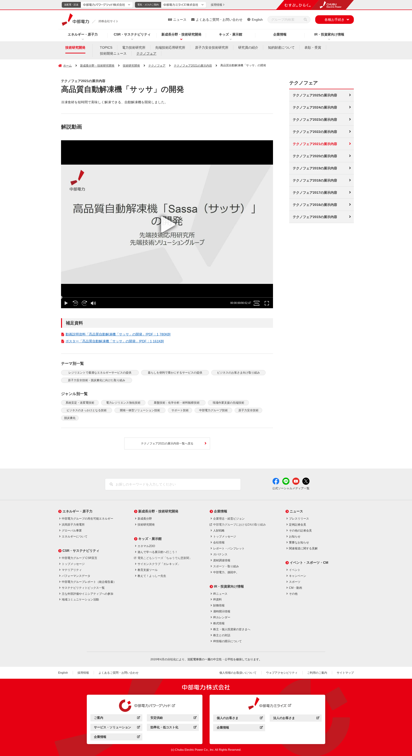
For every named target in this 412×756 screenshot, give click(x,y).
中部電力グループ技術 (213, 410)
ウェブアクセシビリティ (282, 672)
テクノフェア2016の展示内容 (315, 205)
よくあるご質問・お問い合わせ (219, 19)
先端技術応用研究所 (170, 47)
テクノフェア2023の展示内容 (315, 119)
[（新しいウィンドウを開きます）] (144, 705)
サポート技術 (180, 410)
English (257, 19)
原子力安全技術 (248, 410)
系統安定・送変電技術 (80, 402)
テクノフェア (146, 53)
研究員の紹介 (248, 47)
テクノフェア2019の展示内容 (315, 168)
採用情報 (83, 672)
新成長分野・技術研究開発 (181, 34)
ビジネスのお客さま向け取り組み (238, 372)
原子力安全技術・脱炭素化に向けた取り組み (96, 380)
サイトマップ (345, 672)
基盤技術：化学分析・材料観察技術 (177, 402)
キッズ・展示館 (230, 34)
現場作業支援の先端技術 (228, 402)
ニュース (179, 19)
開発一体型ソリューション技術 (140, 410)
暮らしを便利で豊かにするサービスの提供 (175, 372)
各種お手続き (334, 19)
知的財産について (281, 47)
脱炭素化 (70, 418)
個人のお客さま (239, 718)
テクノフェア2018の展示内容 (315, 180)
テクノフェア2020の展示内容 (315, 156)
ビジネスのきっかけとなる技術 (87, 410)
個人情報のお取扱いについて (238, 672)
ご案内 (117, 718)
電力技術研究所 (133, 47)
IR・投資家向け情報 (329, 34)
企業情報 (280, 34)
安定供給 (173, 718)
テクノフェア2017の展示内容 (315, 192)
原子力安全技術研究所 (211, 47)
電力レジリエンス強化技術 (123, 402)
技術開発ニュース (113, 53)
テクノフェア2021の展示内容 (193, 65)
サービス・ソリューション (117, 727)
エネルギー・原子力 (83, 34)
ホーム (67, 65)
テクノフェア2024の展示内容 (315, 107)
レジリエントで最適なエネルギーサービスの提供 (99, 372)
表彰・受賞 (312, 47)
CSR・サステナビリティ (132, 34)
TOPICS (106, 47)
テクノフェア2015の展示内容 (315, 217)
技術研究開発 (75, 47)
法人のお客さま (296, 718)
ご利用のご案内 (317, 672)
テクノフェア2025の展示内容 (315, 95)
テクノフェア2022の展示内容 (315, 132)
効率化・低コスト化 (173, 727)
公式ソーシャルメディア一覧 (290, 488)
